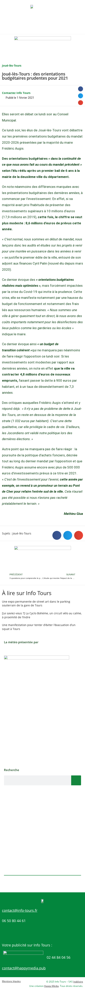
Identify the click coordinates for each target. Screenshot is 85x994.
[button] (80, 88)
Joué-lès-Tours (11, 65)
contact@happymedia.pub (24, 968)
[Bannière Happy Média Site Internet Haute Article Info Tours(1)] (42, 559)
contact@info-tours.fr (19, 910)
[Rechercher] (76, 780)
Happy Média (51, 986)
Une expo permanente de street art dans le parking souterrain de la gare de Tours (36, 603)
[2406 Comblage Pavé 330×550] (36, 710)
